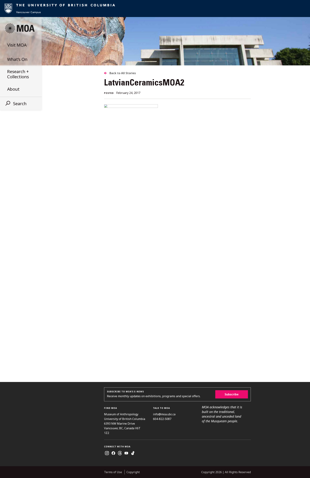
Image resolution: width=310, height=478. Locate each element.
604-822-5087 (162, 419)
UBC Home (155, 8)
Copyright (133, 472)
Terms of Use (113, 472)
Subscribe (232, 394)
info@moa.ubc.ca (164, 414)
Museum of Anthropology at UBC (19, 28)
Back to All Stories (122, 73)
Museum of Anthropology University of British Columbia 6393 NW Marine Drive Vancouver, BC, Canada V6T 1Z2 (124, 423)
